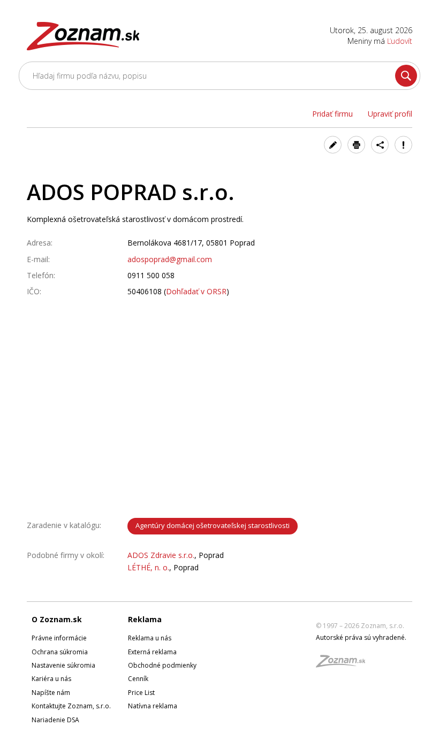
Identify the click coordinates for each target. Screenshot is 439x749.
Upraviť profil (390, 114)
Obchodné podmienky (162, 665)
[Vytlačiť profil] (356, 145)
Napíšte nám (51, 692)
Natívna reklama (152, 705)
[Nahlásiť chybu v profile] (403, 145)
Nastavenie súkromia (63, 665)
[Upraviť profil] (333, 145)
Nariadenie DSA (55, 719)
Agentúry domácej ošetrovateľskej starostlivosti (212, 525)
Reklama (145, 619)
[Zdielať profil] (380, 145)
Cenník (138, 678)
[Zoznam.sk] (344, 664)
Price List (141, 692)
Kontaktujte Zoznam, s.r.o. (71, 705)
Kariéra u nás (51, 678)
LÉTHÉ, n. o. (148, 567)
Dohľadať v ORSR (196, 291)
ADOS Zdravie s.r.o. (160, 555)
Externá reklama (152, 651)
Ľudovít (399, 41)
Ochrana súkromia (60, 651)
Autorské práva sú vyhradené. (361, 637)
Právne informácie (59, 638)
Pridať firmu (332, 114)
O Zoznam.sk (57, 619)
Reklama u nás (149, 638)
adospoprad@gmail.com (169, 259)
